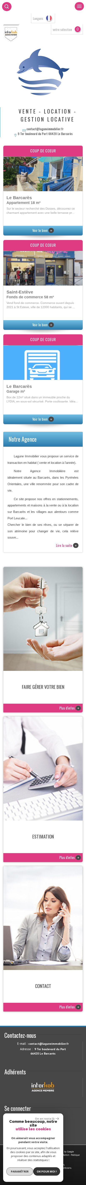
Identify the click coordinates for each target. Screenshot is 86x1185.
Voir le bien (42, 230)
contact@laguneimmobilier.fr (45, 128)
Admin (66, 1154)
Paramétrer (20, 1171)
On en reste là (44, 1119)
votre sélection (62, 29)
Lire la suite (66, 545)
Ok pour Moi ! (47, 1171)
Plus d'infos (69, 708)
